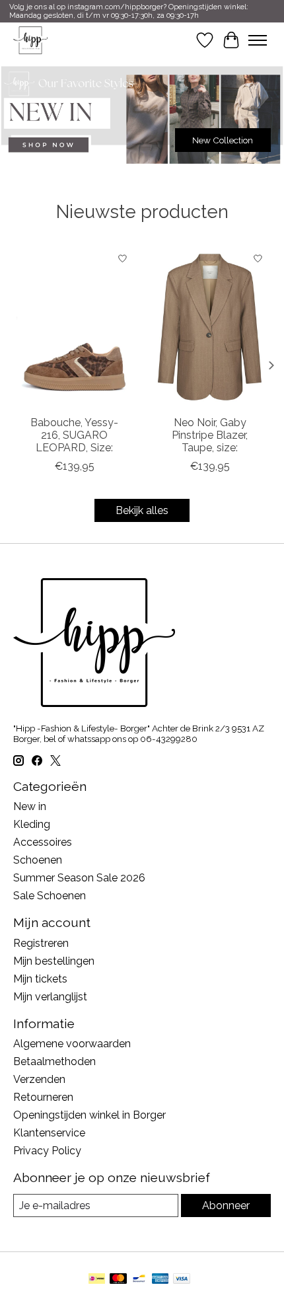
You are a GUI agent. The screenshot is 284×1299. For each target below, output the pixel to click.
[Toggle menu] (257, 40)
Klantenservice (49, 1133)
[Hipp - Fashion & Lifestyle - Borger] (30, 40)
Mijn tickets (40, 979)
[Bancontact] (139, 1279)
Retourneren (43, 1097)
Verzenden (39, 1079)
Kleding (31, 824)
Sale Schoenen (49, 895)
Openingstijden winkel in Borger (89, 1115)
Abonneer (226, 1205)
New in (29, 806)
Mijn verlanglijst (50, 996)
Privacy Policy (47, 1150)
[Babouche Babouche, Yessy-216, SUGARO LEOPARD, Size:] (74, 327)
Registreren (41, 943)
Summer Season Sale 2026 (79, 878)
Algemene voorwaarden (72, 1043)
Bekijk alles (142, 510)
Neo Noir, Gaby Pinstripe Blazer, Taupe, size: (210, 435)
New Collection (222, 139)
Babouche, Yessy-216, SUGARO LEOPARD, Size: (74, 435)
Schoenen (37, 860)
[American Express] (160, 1279)
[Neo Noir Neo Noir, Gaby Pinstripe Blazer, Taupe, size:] (210, 327)
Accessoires (42, 842)
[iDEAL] (97, 1279)
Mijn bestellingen (53, 961)
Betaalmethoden (54, 1061)
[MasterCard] (118, 1279)
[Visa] (181, 1279)
